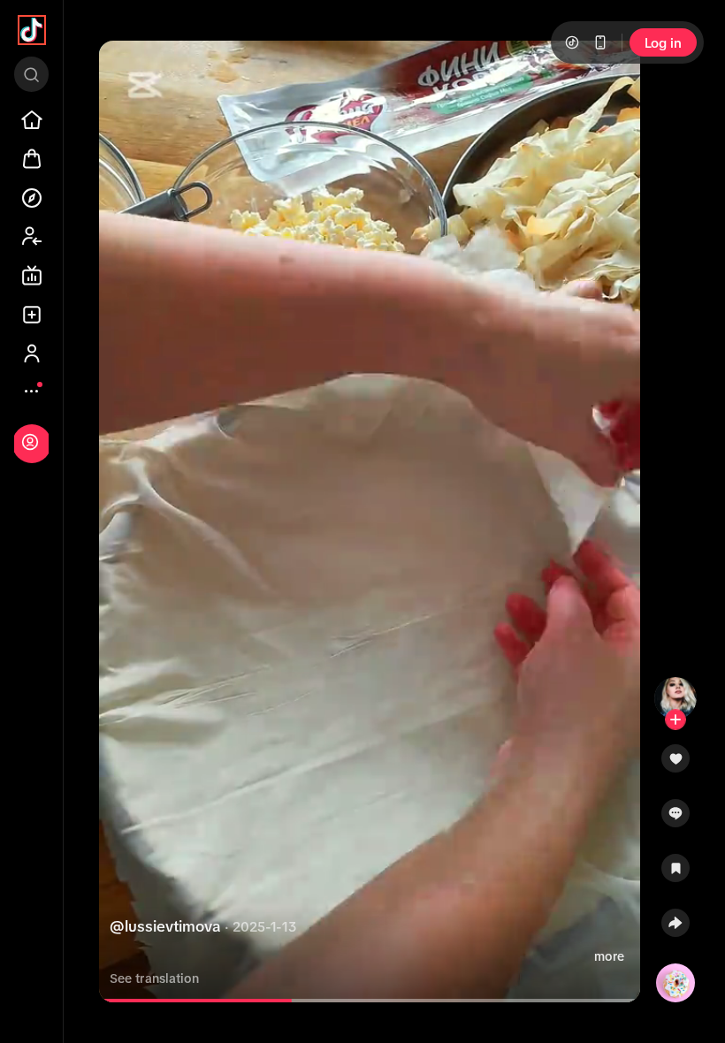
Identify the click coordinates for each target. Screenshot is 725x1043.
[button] (675, 764)
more (609, 956)
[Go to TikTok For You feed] (31, 30)
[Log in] (30, 442)
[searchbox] (31, 74)
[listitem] (32, 120)
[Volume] (127, 69)
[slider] (203, 1000)
